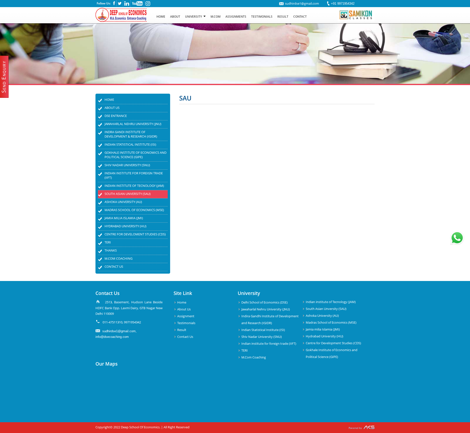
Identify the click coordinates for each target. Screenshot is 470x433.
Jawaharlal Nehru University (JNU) (133, 124)
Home (109, 99)
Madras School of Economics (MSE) (134, 210)
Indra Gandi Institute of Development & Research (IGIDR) (131, 134)
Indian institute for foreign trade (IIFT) (134, 175)
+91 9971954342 (342, 3)
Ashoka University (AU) (123, 202)
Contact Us (185, 336)
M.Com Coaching (118, 258)
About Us (112, 107)
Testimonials (186, 323)
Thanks (111, 250)
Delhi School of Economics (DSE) (264, 302)
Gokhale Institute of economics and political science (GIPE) (135, 154)
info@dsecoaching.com (112, 337)
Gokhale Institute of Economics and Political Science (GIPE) (331, 353)
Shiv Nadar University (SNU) (127, 165)
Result (181, 330)
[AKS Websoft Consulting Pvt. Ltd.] (362, 427)
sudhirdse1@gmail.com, (119, 331)
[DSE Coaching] (121, 20)
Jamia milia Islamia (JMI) (124, 218)
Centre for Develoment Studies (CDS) (135, 234)
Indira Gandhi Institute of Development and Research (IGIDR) (270, 319)
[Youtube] (137, 4)
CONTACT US (114, 266)
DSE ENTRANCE (116, 116)
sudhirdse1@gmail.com (302, 3)
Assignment (185, 316)
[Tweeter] (120, 4)
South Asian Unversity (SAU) (128, 193)
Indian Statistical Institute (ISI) (130, 144)
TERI (108, 242)
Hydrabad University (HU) (125, 226)
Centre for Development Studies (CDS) (333, 343)
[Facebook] (114, 4)
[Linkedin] (126, 4)
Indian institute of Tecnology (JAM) (134, 185)
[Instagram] (147, 5)
